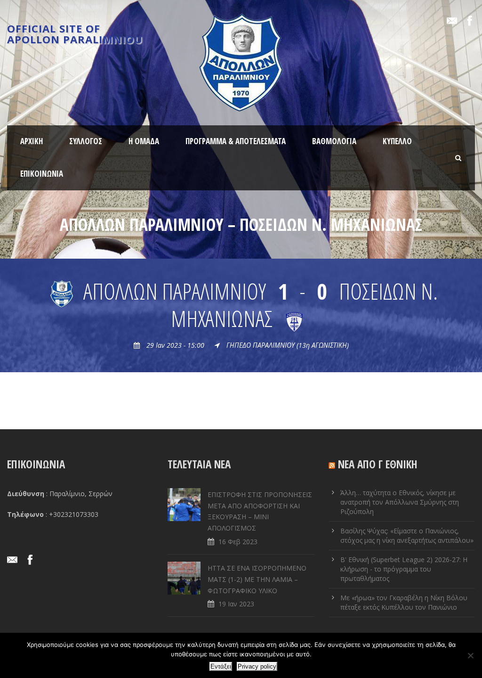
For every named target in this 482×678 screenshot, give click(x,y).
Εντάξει (220, 666)
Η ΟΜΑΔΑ (144, 141)
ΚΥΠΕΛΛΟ (397, 141)
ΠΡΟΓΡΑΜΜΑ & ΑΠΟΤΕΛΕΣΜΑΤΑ (235, 141)
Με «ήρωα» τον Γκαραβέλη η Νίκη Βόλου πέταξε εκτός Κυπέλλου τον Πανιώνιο (403, 602)
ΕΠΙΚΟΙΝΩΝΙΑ (41, 173)
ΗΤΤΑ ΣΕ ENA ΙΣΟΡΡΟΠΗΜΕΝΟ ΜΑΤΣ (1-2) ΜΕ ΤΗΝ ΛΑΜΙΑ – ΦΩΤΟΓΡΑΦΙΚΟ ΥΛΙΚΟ (257, 579)
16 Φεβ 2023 (237, 541)
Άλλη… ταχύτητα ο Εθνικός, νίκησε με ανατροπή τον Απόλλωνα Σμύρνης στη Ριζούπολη (399, 502)
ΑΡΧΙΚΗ (31, 141)
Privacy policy (257, 666)
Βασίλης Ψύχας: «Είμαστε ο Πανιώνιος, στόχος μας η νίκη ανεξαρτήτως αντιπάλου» (407, 535)
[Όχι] (470, 655)
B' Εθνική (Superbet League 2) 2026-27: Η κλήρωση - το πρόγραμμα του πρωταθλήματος (403, 569)
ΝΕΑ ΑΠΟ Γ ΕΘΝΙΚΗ (378, 464)
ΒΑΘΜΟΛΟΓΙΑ (334, 141)
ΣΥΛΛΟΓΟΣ (85, 141)
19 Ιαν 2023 (236, 603)
